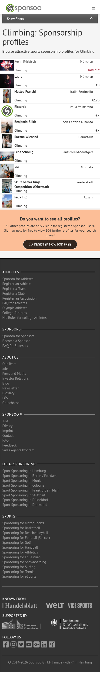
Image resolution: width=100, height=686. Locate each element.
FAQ (5, 440)
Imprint (7, 430)
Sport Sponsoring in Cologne (23, 485)
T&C (5, 421)
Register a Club (13, 293)
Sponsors (11, 329)
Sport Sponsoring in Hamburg (24, 471)
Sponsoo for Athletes (17, 279)
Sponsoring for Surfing (18, 567)
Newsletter (10, 388)
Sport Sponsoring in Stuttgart (23, 495)
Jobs (5, 368)
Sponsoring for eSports (19, 576)
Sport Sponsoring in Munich (22, 480)
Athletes (10, 272)
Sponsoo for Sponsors (18, 336)
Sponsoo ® (12, 414)
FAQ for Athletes (14, 303)
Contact (7, 435)
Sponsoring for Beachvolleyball (25, 533)
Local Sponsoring (19, 464)
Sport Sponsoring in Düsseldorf (25, 500)
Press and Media (14, 373)
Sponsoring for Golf (16, 542)
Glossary (8, 393)
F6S (5, 398)
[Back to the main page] (47, 8)
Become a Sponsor (16, 341)
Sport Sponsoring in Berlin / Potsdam (29, 475)
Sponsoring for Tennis (18, 572)
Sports (8, 516)
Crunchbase (11, 403)
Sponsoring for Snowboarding (24, 562)
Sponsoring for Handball (20, 547)
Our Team (9, 364)
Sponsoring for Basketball (21, 528)
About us (10, 357)
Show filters (15, 19)
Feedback (9, 445)
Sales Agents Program (18, 450)
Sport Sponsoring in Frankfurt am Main (30, 490)
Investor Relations (15, 378)
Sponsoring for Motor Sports (23, 523)
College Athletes (14, 313)
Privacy (7, 426)
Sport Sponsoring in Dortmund (24, 504)
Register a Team (14, 288)
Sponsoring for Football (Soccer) (26, 537)
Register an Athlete (16, 284)
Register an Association (19, 298)
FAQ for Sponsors (15, 345)
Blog (5, 383)
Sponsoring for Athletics (20, 552)
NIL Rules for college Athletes (24, 317)
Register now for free (52, 244)
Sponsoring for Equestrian (21, 557)
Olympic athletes (14, 308)
